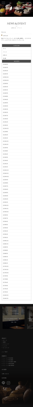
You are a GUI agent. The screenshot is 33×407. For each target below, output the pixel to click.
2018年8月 (5, 250)
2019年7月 (5, 218)
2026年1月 (5, 74)
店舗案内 (4, 356)
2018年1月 (5, 263)
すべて (4, 48)
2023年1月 (5, 125)
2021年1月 (5, 167)
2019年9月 (5, 215)
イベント (5, 52)
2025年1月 (5, 90)
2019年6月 (5, 221)
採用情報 (4, 378)
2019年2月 (5, 234)
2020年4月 (5, 195)
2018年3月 (5, 256)
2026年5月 (5, 64)
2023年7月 (5, 115)
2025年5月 (5, 83)
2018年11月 (5, 244)
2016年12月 (5, 295)
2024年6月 (5, 99)
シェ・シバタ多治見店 (8, 358)
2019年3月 (5, 231)
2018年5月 (5, 253)
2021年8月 (5, 151)
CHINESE (28, 2)
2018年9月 (5, 247)
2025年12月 (5, 77)
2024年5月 (5, 102)
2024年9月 (5, 93)
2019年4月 (5, 227)
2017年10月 (5, 272)
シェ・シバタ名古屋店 (8, 359)
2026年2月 (5, 70)
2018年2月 (5, 260)
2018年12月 (5, 240)
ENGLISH (21, 2)
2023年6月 (5, 118)
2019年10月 (5, 211)
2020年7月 (5, 186)
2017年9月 (5, 276)
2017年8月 (5, 279)
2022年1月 (5, 138)
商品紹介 (4, 338)
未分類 (4, 58)
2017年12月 (5, 266)
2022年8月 (5, 131)
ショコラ (5, 346)
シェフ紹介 (5, 352)
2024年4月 (5, 106)
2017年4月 (5, 285)
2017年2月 (5, 288)
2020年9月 (5, 179)
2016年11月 (5, 298)
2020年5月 (5, 192)
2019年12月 (5, 205)
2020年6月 (5, 189)
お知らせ (5, 55)
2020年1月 (5, 202)
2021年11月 (5, 144)
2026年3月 (5, 67)
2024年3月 (5, 109)
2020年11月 (5, 173)
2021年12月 (5, 141)
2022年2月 (5, 134)
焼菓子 (4, 342)
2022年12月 (5, 128)
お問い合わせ (5, 374)
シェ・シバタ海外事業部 (8, 365)
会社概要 (4, 369)
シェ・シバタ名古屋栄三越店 (9, 361)
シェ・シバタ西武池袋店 (8, 363)
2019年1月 (5, 237)
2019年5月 (5, 224)
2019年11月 (5, 208)
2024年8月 (5, 96)
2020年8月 (5, 183)
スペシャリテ (6, 344)
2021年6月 (5, 154)
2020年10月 (6, 176)
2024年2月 (5, 112)
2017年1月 (5, 292)
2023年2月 (5, 122)
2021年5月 (5, 157)
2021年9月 (5, 147)
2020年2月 (5, 199)
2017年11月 (5, 269)
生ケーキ (5, 340)
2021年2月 (5, 163)
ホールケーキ (6, 347)
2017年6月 (5, 282)
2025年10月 (6, 80)
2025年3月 (5, 86)
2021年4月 (5, 160)
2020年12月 (6, 170)
